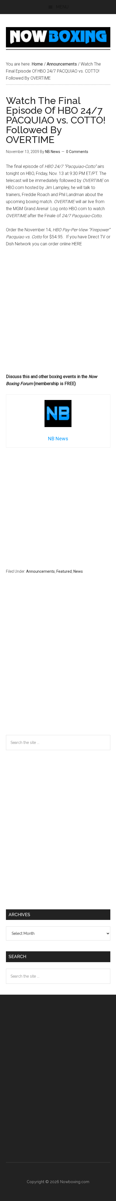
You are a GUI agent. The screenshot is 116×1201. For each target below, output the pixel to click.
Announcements (40, 571)
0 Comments (77, 151)
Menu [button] (62, 6)
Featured (64, 571)
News (78, 571)
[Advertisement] (58, 313)
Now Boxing (58, 37)
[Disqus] (58, 665)
